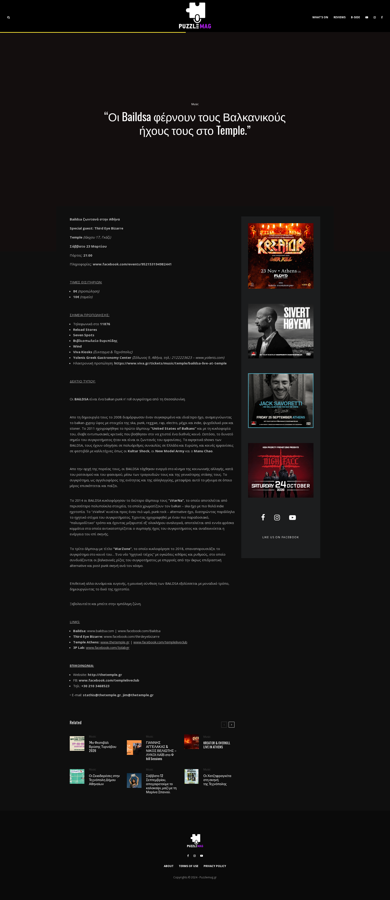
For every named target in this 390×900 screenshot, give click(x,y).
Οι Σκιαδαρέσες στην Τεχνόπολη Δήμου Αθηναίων (104, 779)
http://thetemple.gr (105, 674)
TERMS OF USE (188, 866)
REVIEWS (340, 17)
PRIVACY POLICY (215, 866)
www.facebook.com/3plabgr (108, 647)
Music (195, 104)
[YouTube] (367, 16)
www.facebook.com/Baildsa (139, 631)
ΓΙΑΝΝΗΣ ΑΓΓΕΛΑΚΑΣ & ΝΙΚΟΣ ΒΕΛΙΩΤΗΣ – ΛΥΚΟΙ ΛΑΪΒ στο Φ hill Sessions (161, 750)
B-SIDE (355, 17)
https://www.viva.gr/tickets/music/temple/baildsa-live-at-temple (170, 363)
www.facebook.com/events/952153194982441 (132, 264)
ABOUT (169, 866)
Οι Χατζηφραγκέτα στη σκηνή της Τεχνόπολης (217, 779)
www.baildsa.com (100, 631)
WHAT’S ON (320, 17)
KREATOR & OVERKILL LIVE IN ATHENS (216, 745)
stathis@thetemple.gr (102, 695)
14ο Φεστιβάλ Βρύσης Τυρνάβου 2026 (102, 746)
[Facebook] (381, 16)
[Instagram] (374, 16)
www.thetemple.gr (115, 642)
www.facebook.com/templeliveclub (160, 642)
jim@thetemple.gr (138, 695)
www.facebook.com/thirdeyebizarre (132, 636)
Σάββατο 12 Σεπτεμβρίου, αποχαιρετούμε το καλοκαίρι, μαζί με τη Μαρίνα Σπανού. (161, 783)
